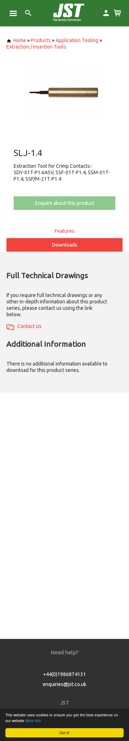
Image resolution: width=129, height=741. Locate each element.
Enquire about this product (64, 203)
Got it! (64, 732)
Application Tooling (77, 40)
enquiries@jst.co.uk (64, 684)
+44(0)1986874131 (64, 674)
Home (19, 40)
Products (41, 40)
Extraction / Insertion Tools (36, 47)
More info (33, 720)
